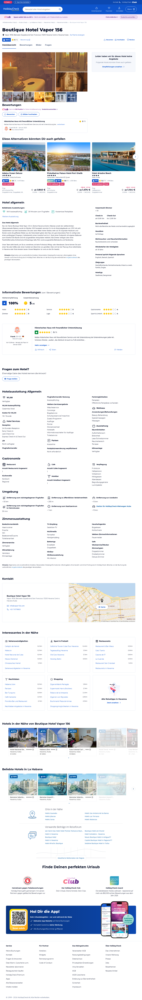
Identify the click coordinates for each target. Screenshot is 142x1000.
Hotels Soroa (49, 819)
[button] (28, 72)
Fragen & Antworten (14, 959)
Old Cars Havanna (57, 655)
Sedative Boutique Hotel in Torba (97, 843)
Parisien (8, 689)
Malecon (8, 651)
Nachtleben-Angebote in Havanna (18, 706)
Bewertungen (26, 45)
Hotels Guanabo (51, 813)
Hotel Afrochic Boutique (54, 843)
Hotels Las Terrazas (92, 816)
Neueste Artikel (111, 971)
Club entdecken (111, 17)
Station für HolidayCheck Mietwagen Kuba (113, 506)
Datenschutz (77, 959)
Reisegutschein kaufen (15, 971)
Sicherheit (76, 983)
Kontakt (115, 2)
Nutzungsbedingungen (81, 955)
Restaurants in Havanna (105, 668)
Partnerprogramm (46, 959)
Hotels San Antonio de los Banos (97, 813)
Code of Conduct (45, 963)
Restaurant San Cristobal (105, 663)
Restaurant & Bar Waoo (105, 646)
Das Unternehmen (113, 951)
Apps (8, 979)
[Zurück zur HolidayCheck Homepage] (11, 9)
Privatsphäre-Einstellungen (82, 963)
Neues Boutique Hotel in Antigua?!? (98, 837)
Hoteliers (42, 951)
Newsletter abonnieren (15, 967)
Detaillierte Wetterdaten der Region (71, 858)
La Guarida (100, 659)
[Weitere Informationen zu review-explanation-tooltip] (29, 40)
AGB (74, 971)
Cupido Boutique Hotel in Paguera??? (98, 840)
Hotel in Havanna (51, 834)
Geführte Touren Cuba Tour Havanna (64, 646)
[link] (97, 9)
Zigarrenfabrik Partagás (59, 684)
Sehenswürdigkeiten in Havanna (17, 668)
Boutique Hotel (50, 837)
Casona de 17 (100, 655)
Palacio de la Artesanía (59, 693)
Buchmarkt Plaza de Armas (61, 701)
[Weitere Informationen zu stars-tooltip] (33, 749)
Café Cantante (10, 697)
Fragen (48, 45)
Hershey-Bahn (55, 659)
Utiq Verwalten (78, 967)
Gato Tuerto (100, 651)
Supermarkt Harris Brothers (61, 689)
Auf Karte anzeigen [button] (77, 35)
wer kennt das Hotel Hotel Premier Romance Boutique (64, 831)
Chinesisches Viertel (13, 663)
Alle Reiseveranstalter (14, 983)
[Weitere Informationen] (32, 190)
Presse (108, 959)
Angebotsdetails (71, 257)
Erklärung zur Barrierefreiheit (83, 979)
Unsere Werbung (112, 955)
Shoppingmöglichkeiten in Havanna (64, 706)
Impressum (76, 987)
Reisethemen (111, 967)
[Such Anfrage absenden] (60, 9)
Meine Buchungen (13, 951)
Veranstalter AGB (79, 951)
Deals (7, 2)
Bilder (38, 45)
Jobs (107, 963)
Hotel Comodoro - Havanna (95, 834)
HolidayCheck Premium (15, 975)
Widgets (42, 955)
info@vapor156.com (17, 606)
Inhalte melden (12, 987)
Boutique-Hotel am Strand (94, 831)
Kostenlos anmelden (128, 17)
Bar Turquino (10, 693)
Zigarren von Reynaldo (59, 697)
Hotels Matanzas (91, 819)
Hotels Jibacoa (50, 816)
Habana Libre (10, 684)
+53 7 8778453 (15, 609)
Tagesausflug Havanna (59, 651)
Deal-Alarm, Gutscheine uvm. (17, 963)
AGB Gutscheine (78, 975)
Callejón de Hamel (12, 646)
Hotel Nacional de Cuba (14, 655)
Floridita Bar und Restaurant (16, 701)
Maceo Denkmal (11, 659)
